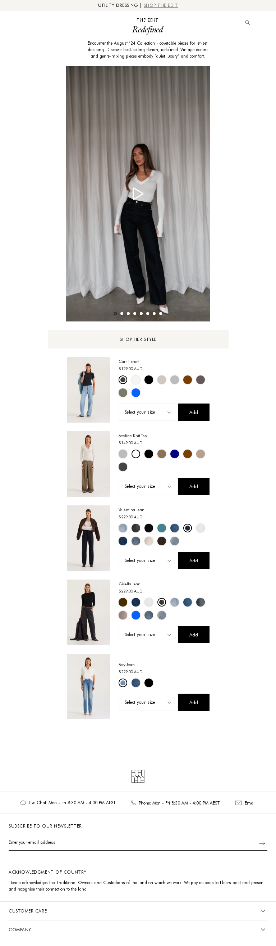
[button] (263, 23)
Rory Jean (127, 664)
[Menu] (9, 22)
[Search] (247, 22)
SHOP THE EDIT (161, 5)
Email (250, 803)
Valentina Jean (131, 509)
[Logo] (138, 22)
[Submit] (262, 843)
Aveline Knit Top (133, 435)
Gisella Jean (130, 583)
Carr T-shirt (129, 361)
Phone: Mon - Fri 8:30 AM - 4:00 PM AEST (179, 803)
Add (193, 412)
